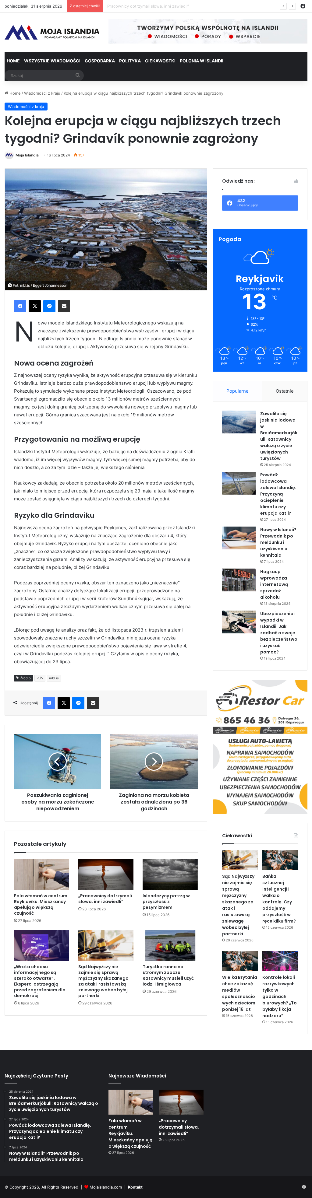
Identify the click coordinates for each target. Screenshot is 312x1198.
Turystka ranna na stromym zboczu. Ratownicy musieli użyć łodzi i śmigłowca (168, 975)
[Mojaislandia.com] (52, 32)
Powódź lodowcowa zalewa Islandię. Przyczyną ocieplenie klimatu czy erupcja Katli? (278, 494)
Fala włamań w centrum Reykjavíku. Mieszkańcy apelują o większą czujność (40, 904)
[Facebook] (20, 306)
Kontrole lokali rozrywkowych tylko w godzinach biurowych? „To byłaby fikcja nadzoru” (279, 996)
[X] (35, 306)
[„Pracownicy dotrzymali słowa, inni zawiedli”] (105, 874)
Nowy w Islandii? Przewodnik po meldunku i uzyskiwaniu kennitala (278, 542)
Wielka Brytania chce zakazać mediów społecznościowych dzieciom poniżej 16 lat (239, 993)
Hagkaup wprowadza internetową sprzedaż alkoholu (274, 584)
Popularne (237, 391)
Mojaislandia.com (106, 1187)
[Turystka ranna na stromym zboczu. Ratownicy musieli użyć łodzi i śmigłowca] (170, 945)
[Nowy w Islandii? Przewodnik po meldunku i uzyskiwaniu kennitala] (239, 538)
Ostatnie (285, 391)
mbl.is (54, 678)
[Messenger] (49, 306)
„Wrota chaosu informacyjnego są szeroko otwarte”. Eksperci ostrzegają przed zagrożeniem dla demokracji (40, 981)
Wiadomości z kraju (42, 93)
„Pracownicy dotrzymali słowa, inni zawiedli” (105, 899)
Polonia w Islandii (201, 60)
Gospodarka (100, 60)
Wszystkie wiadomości (52, 60)
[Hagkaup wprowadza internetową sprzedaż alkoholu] (239, 580)
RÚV (40, 678)
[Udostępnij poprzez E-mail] (64, 306)
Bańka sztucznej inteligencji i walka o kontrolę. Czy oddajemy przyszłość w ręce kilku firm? (279, 898)
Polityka (130, 60)
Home (13, 60)
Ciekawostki (160, 60)
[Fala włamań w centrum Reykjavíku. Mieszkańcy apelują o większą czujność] (41, 874)
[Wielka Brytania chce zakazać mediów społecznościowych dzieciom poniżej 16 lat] (240, 961)
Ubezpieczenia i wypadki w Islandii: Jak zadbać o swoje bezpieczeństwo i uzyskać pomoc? (278, 633)
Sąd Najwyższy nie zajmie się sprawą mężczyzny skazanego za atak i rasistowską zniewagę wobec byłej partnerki (103, 981)
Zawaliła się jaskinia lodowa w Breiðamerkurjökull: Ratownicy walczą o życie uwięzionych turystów (278, 436)
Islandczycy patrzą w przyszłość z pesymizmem (151, 6)
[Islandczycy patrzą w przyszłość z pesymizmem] (170, 874)
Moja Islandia (27, 155)
